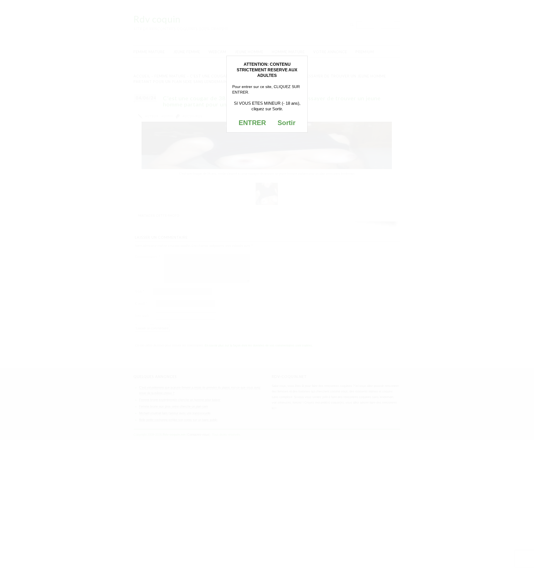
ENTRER (252, 122)
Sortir (286, 122)
